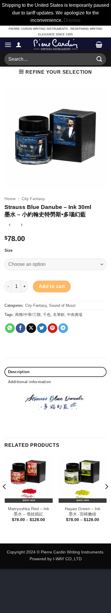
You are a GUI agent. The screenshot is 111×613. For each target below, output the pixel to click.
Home (10, 199)
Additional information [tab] (29, 382)
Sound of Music (62, 305)
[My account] (19, 44)
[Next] (106, 498)
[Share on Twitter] (42, 328)
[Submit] (99, 59)
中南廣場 (74, 314)
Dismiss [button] (72, 20)
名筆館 (59, 314)
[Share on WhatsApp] (10, 328)
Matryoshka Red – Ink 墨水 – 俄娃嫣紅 (28, 511)
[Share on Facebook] (20, 328)
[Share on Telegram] (63, 328)
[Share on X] (31, 328)
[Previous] (4, 498)
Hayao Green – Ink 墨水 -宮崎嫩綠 (82, 511)
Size (8, 250)
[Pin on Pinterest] (52, 328)
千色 (47, 314)
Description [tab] (19, 372)
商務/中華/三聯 (28, 314)
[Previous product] (21, 225)
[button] (8, 44)
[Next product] (9, 225)
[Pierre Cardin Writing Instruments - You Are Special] (55, 44)
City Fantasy (33, 199)
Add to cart (52, 286)
